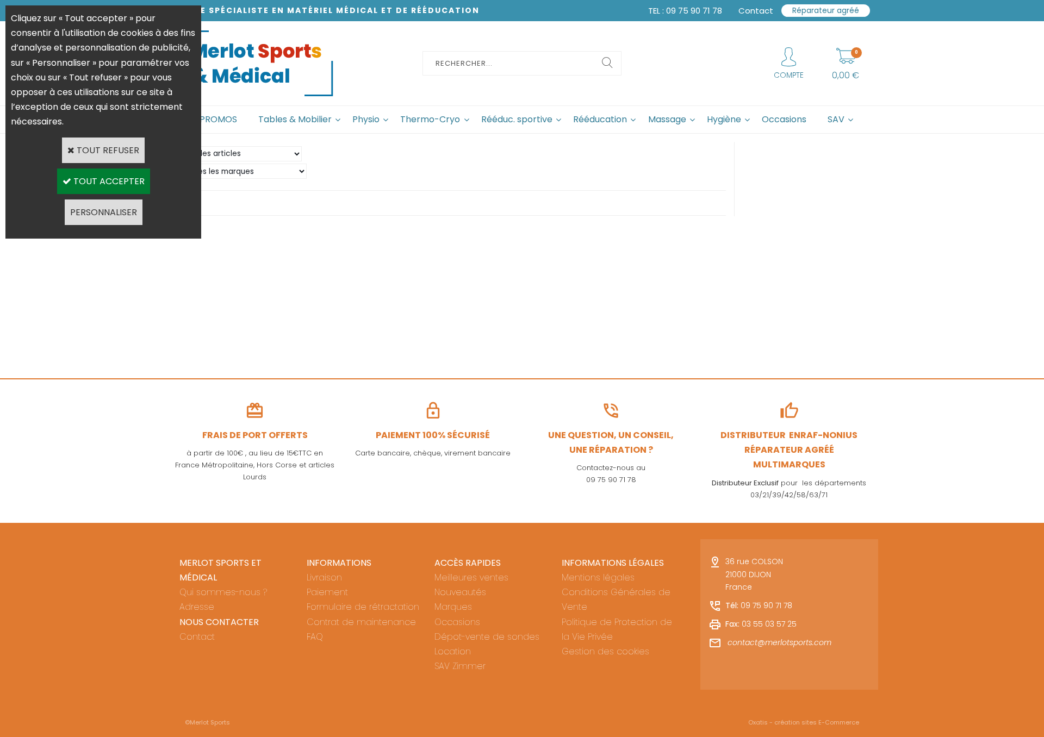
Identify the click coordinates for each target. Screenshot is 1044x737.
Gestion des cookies (605, 651)
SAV (836, 119)
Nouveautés (460, 592)
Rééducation (600, 119)
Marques (453, 607)
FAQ (315, 636)
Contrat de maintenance (361, 622)
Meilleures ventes (471, 577)
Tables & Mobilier (295, 119)
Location (452, 651)
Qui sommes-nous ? (223, 592)
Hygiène (724, 119)
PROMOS (218, 119)
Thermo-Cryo (430, 119)
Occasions (784, 119)
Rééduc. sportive (516, 119)
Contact (197, 636)
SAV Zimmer (460, 666)
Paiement (327, 592)
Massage (667, 119)
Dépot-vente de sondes (486, 636)
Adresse (196, 607)
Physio (366, 119)
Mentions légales (598, 577)
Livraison (324, 577)
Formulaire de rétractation (363, 607)
